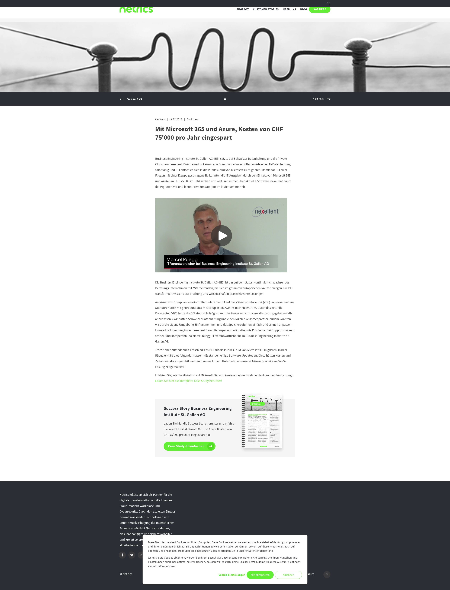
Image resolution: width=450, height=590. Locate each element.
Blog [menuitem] (303, 9)
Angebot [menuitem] (243, 9)
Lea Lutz (160, 119)
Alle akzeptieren (260, 575)
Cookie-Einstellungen (231, 575)
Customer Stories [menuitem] (266, 9)
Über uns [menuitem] (289, 9)
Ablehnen (288, 575)
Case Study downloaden (186, 446)
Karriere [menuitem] (319, 9)
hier (188, 380)
